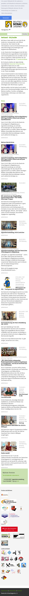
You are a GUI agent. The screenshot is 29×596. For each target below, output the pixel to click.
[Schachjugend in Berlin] (14, 552)
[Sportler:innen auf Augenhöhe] (4, 543)
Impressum (4, 590)
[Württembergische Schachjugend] (4, 578)
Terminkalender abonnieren (11, 475)
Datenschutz (12, 590)
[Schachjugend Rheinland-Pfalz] (18, 565)
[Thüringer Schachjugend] (19, 571)
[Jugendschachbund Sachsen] (3, 571)
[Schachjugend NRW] (3, 565)
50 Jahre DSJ (17, 23)
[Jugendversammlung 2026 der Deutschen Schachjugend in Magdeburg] (9, 243)
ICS (17, 481)
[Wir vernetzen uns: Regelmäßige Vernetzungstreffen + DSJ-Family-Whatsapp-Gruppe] (9, 187)
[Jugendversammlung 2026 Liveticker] (9, 225)
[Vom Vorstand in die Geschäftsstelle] (9, 391)
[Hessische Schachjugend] (16, 559)
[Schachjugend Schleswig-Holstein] (13, 571)
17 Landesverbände (21, 59)
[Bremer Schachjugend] (5, 559)
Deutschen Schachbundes (17, 64)
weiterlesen (4, 137)
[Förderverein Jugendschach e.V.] (4, 522)
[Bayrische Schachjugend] (9, 552)
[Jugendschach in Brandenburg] (19, 552)
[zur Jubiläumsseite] (25, 24)
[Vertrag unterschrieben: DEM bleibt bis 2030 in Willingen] (9, 420)
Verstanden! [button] (6, 18)
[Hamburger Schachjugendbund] (11, 559)
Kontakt (19, 590)
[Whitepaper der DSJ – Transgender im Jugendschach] (7, 282)
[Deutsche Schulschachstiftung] (18, 536)
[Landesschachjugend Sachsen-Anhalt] (8, 571)
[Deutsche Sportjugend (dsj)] (8, 501)
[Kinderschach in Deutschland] (6, 536)
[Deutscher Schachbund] (4, 494)
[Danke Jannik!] (9, 446)
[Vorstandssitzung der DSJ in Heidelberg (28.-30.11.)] (9, 315)
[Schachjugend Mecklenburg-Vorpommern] (10, 565)
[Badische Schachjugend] (3, 552)
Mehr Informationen (6, 13)
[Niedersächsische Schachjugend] (21, 559)
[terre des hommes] (9, 529)
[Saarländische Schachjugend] (23, 565)
